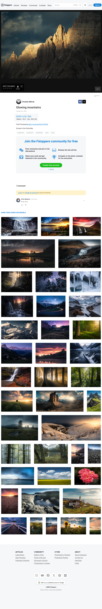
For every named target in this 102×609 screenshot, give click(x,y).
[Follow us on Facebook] (48, 575)
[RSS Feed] (65, 575)
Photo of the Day (40, 557)
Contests (42, 5)
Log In (90, 5)
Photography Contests (42, 563)
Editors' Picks (39, 555)
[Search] (80, 5)
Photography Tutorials (62, 555)
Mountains (39, 133)
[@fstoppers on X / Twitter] (53, 575)
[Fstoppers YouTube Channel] (42, 575)
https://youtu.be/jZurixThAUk (38, 124)
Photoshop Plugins (61, 557)
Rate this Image (9, 86)
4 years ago (34, 199)
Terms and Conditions (55, 590)
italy (47, 133)
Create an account (31, 192)
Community (33, 5)
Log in (52, 169)
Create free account (51, 165)
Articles (16, 5)
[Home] (6, 5)
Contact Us (79, 557)
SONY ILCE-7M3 (23, 116)
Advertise (78, 560)
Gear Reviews (20, 557)
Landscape (21, 133)
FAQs (77, 563)
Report (98, 95)
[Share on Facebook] (80, 101)
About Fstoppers (81, 555)
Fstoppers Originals (22, 560)
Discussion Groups (41, 560)
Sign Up (97, 5)
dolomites (30, 133)
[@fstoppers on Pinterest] (59, 575)
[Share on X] (84, 101)
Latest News (19, 555)
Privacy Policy (44, 590)
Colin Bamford (25, 199)
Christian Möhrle (28, 102)
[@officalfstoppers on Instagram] (36, 575)
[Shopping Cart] (85, 5)
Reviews (24, 5)
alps (52, 133)
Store (49, 5)
